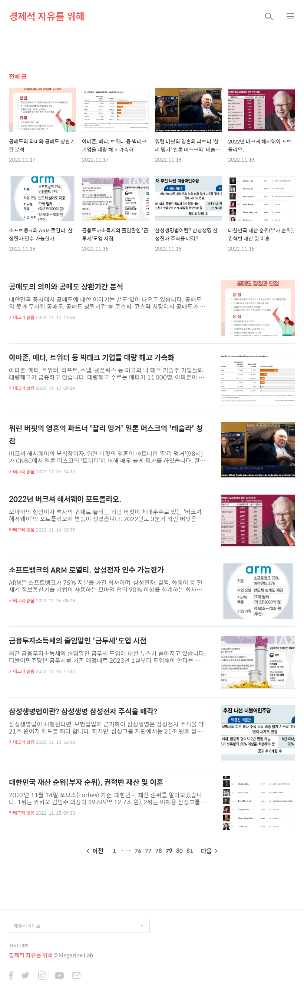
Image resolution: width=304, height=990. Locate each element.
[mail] (76, 976)
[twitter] (26, 976)
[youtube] (59, 976)
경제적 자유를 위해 (47, 16)
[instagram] (42, 976)
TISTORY (19, 945)
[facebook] (11, 976)
